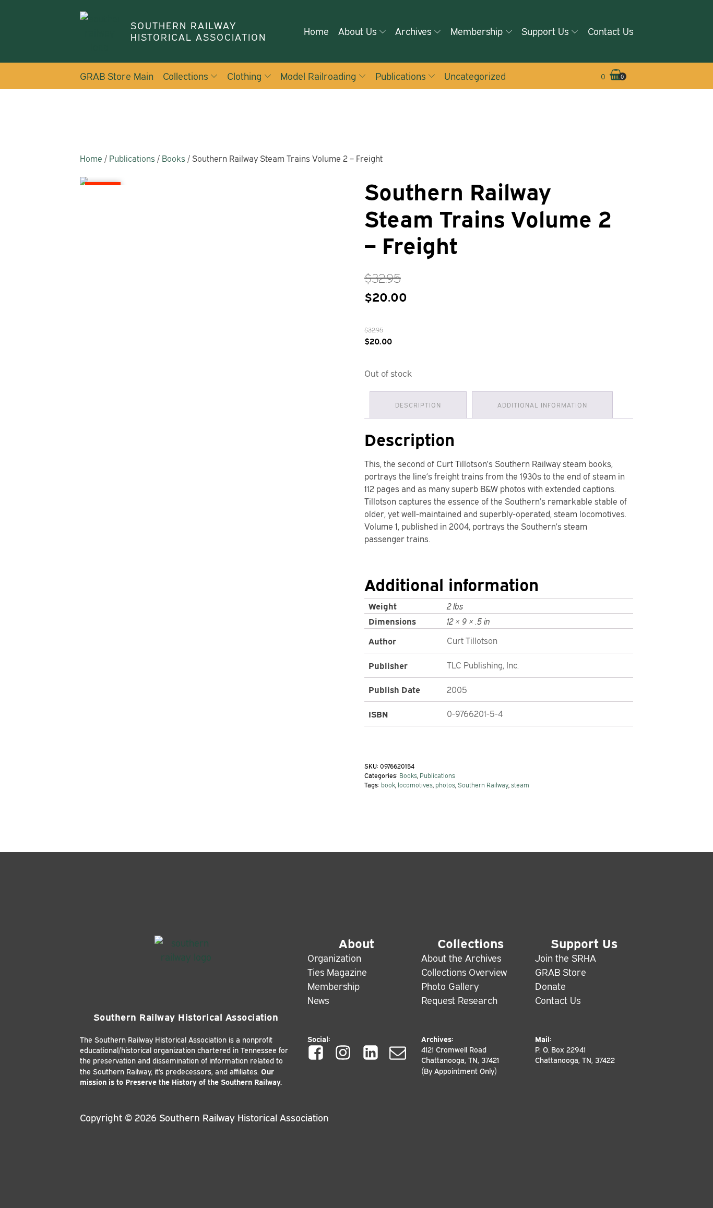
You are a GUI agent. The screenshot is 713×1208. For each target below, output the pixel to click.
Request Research (459, 1000)
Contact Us (610, 31)
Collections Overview (464, 971)
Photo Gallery (450, 985)
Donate (550, 985)
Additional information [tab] (542, 404)
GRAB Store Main (116, 75)
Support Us (544, 31)
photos (445, 784)
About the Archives (461, 957)
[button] (611, 76)
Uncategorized (475, 75)
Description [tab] (418, 404)
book (388, 784)
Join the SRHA (565, 957)
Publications (400, 75)
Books (173, 158)
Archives (413, 31)
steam (520, 784)
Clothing (244, 75)
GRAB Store (560, 971)
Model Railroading (318, 75)
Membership (476, 31)
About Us (357, 31)
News (318, 1000)
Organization (334, 957)
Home (316, 31)
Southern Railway (483, 784)
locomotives (415, 784)
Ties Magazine (337, 971)
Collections (185, 75)
